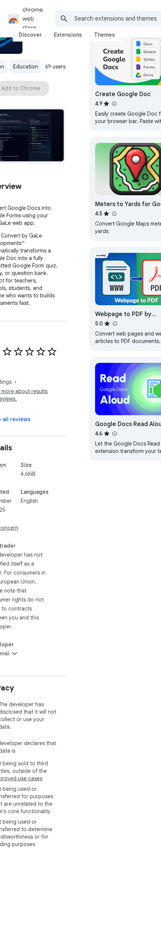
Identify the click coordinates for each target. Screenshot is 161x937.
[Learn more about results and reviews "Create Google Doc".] (114, 104)
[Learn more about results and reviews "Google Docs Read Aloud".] (114, 434)
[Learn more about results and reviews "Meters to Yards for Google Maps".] (114, 214)
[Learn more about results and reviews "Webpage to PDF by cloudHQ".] (115, 324)
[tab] (30, 35)
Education (25, 66)
